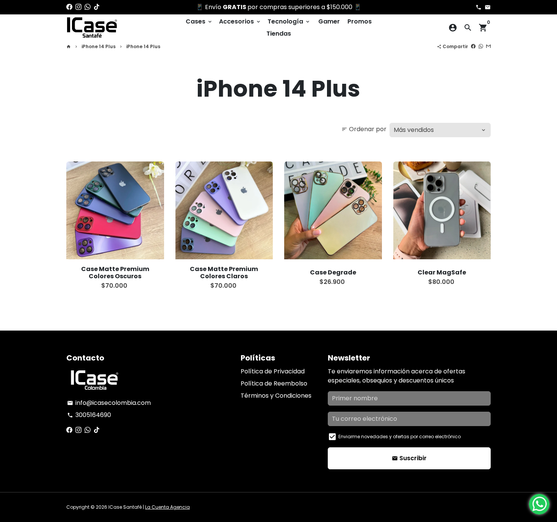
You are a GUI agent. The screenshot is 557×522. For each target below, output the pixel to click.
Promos (359, 21)
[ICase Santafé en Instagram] (78, 7)
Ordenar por (363, 129)
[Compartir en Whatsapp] (481, 46)
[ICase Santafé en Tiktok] (97, 7)
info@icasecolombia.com (109, 402)
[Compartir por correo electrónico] (488, 46)
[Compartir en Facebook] (473, 46)
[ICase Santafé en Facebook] (69, 7)
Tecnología (289, 21)
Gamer (329, 21)
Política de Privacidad (273, 371)
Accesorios (240, 21)
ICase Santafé (125, 507)
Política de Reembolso (274, 383)
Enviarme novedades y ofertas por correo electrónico (399, 436)
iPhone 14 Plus (98, 46)
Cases (199, 21)
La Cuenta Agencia (167, 507)
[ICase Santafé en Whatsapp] (87, 7)
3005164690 (89, 415)
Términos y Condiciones (276, 395)
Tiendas (278, 33)
